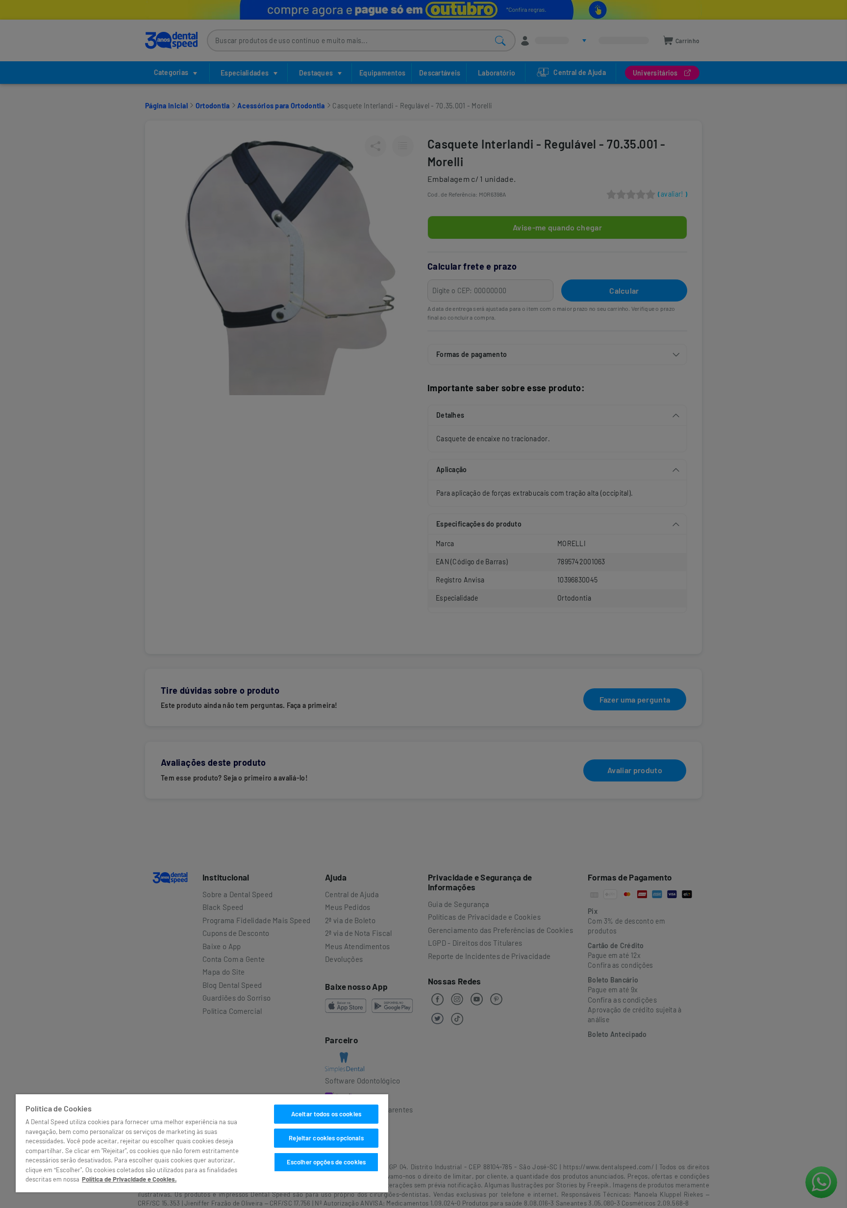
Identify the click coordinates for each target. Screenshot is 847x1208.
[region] (202, 1143)
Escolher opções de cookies (326, 1162)
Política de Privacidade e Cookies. (129, 1179)
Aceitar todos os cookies (326, 1114)
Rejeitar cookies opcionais (326, 1138)
